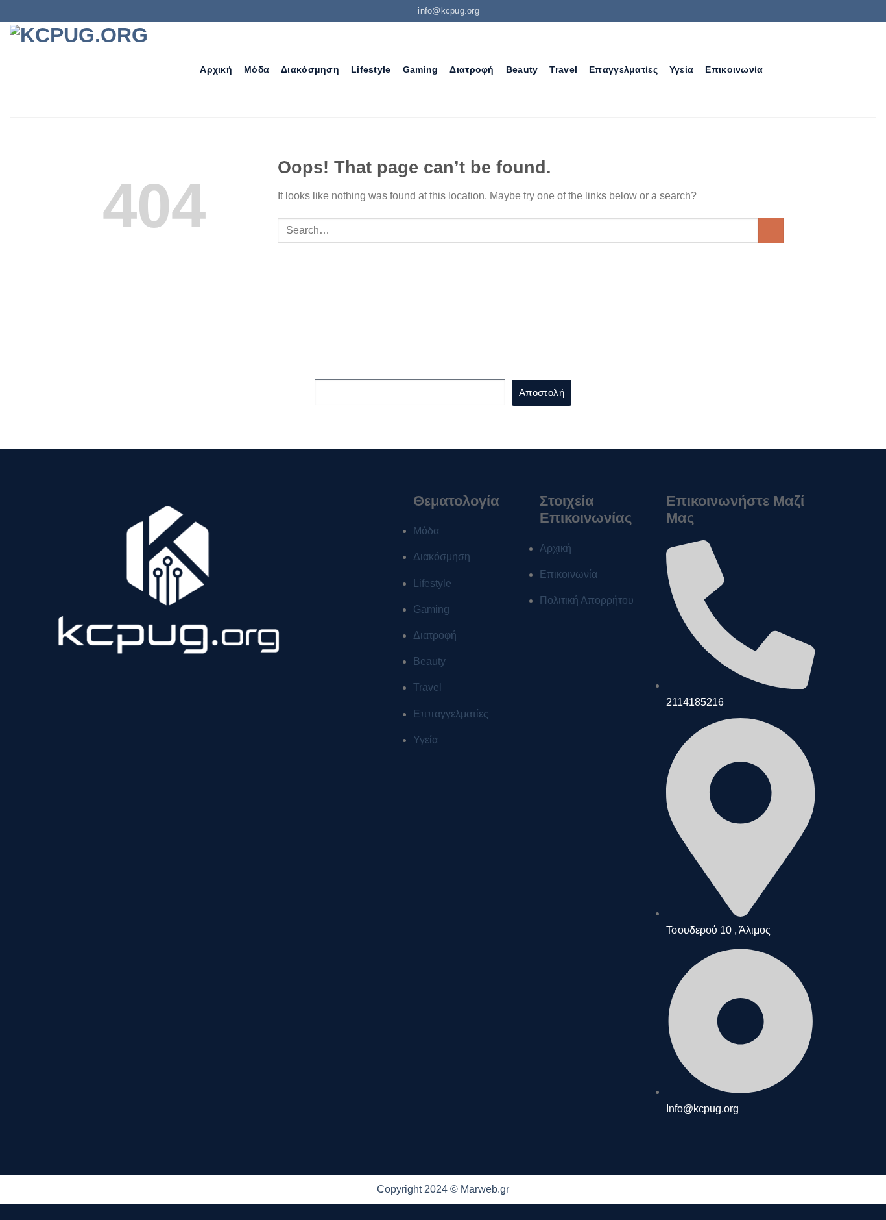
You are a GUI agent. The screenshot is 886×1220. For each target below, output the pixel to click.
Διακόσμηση (310, 69)
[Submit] (771, 230)
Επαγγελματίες (623, 69)
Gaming (420, 69)
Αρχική (216, 69)
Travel (563, 69)
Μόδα (256, 69)
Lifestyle (371, 69)
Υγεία (681, 69)
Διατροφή (471, 69)
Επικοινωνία (734, 69)
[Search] (182, 69)
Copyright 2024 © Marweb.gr (443, 1189)
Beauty (522, 69)
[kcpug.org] (84, 69)
